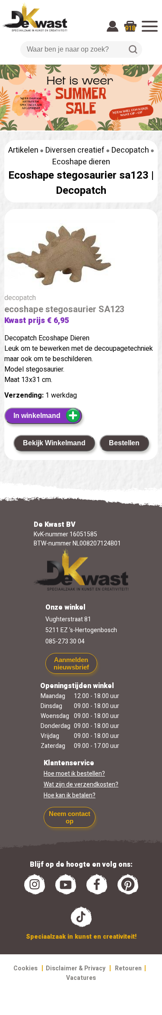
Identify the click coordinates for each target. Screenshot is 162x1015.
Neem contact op (69, 817)
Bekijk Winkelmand (54, 443)
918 (130, 28)
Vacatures (81, 977)
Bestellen (124, 443)
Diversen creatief (75, 150)
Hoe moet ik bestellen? (74, 773)
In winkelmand (36, 415)
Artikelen (23, 150)
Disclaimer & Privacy (75, 968)
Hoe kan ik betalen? (69, 795)
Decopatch (130, 150)
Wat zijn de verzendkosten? (81, 784)
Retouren (128, 968)
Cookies (25, 968)
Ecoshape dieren (81, 162)
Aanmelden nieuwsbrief (71, 663)
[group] (81, 256)
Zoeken (133, 49)
